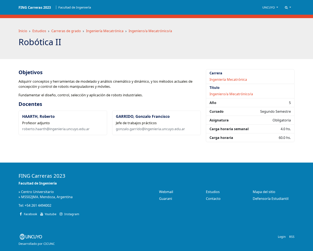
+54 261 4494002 (38, 205)
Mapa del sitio (264, 191)
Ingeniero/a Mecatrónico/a (150, 31)
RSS (291, 237)
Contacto (213, 198)
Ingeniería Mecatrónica (104, 31)
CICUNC (49, 244)
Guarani (165, 198)
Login (282, 237)
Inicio (23, 31)
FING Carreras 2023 (42, 175)
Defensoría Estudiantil (271, 198)
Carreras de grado (66, 31)
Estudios (39, 31)
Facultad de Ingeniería (74, 7)
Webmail (166, 191)
